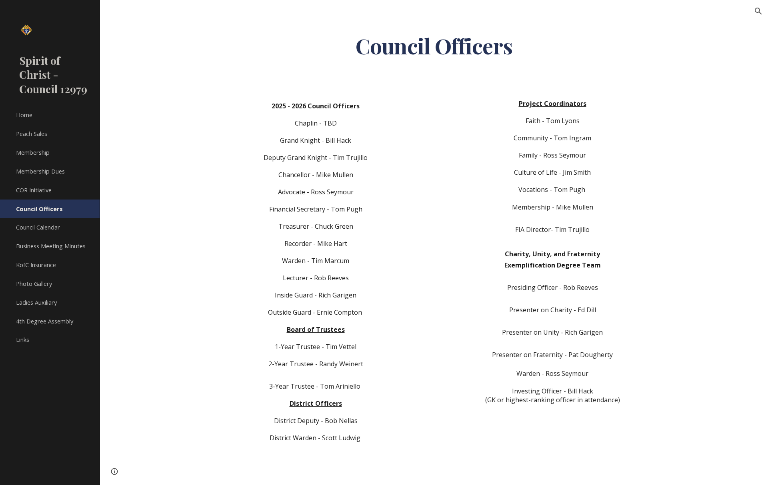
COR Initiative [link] (34, 190)
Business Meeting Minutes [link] (51, 246)
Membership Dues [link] (40, 171)
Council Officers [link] (39, 209)
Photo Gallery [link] (34, 283)
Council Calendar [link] (38, 227)
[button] (758, 11)
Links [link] (22, 339)
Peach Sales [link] (31, 134)
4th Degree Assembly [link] (44, 321)
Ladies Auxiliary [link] (36, 302)
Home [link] (24, 115)
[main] (434, 45)
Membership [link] (33, 152)
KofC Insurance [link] (36, 265)
